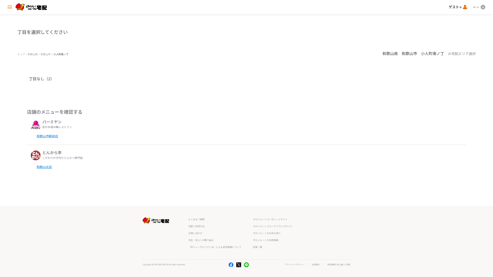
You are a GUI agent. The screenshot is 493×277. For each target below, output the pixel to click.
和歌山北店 (44, 166)
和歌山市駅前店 (47, 136)
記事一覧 (257, 247)
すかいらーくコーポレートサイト (270, 219)
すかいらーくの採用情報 (265, 240)
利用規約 (315, 264)
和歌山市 (46, 54)
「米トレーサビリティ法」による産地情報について (214, 247)
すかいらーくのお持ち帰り (267, 233)
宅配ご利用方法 (196, 226)
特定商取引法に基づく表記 (338, 264)
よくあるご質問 (196, 219)
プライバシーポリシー (294, 264)
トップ (21, 54)
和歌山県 (33, 54)
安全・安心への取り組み (201, 240)
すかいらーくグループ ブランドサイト (273, 226)
